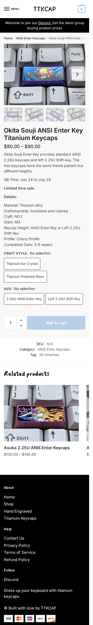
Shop (8, 504)
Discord (11, 579)
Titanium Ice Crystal (22, 263)
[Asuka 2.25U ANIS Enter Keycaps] (41, 413)
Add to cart (56, 322)
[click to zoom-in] (44, 74)
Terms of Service (20, 552)
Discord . (45, 23)
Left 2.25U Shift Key (64, 299)
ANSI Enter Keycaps (30, 38)
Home (8, 38)
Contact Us (14, 538)
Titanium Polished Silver (25, 276)
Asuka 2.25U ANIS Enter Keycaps (37, 447)
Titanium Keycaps (20, 518)
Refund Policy (17, 559)
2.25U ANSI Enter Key (24, 299)
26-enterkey (49, 355)
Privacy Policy (17, 545)
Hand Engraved (18, 511)
